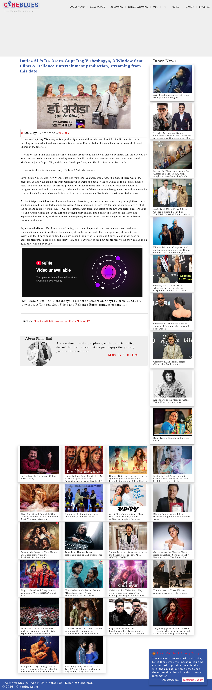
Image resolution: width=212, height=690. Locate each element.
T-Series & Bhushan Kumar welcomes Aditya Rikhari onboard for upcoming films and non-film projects (172, 137)
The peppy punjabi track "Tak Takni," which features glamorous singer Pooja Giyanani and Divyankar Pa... (83, 670)
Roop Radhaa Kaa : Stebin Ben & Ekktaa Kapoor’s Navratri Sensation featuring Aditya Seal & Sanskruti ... (84, 480)
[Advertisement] (106, 35)
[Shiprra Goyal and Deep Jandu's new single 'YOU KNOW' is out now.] (39, 574)
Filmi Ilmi (64, 133)
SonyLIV (85, 321)
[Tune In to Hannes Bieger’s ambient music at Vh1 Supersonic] (84, 536)
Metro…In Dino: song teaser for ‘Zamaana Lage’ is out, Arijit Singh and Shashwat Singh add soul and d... (171, 175)
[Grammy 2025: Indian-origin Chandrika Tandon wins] (172, 345)
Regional (117, 6)
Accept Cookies (170, 680)
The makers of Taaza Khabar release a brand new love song (170, 591)
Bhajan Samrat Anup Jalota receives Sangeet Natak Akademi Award (171, 516)
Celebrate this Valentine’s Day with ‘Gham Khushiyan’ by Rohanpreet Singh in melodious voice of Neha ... (126, 594)
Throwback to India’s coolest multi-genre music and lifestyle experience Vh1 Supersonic (38, 631)
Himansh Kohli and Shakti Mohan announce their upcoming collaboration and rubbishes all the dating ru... (84, 632)
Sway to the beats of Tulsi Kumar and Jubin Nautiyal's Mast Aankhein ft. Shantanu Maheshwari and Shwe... (39, 556)
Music (175, 6)
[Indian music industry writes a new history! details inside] (84, 498)
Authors (10, 683)
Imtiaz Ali (42, 321)
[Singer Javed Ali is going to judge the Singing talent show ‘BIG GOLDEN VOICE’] (128, 536)
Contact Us (54, 683)
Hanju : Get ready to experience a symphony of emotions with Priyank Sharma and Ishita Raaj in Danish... (128, 480)
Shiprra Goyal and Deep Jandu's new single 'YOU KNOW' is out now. (38, 593)
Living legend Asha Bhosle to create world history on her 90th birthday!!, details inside (171, 478)
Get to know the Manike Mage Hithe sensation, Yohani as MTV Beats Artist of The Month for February (171, 556)
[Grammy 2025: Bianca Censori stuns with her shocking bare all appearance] (172, 307)
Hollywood (97, 6)
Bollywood (77, 6)
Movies (23, 683)
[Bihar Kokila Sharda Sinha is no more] (172, 422)
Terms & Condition (79, 683)
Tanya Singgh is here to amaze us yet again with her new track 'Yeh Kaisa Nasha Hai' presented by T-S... (172, 632)
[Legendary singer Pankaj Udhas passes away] (39, 460)
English (204, 6)
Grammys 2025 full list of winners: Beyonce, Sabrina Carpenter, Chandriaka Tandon (170, 288)
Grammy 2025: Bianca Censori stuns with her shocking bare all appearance (171, 326)
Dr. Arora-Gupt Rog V (64, 321)
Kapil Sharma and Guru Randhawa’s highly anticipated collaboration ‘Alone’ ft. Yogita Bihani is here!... (126, 632)
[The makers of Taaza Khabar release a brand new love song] (172, 574)
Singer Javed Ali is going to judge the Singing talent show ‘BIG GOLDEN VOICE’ (128, 555)
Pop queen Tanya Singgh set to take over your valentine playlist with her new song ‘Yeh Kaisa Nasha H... (39, 670)
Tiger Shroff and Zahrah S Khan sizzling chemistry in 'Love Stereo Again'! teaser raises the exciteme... (40, 518)
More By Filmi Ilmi (123, 355)
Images (189, 6)
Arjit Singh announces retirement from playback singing (171, 96)
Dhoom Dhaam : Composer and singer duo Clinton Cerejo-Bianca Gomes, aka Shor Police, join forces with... (172, 251)
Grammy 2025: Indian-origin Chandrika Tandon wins (169, 363)
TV (165, 6)
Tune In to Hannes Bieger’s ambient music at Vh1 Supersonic (83, 553)
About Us (38, 683)
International (138, 6)
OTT (155, 6)
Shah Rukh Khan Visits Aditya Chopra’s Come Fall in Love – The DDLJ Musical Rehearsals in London (171, 213)
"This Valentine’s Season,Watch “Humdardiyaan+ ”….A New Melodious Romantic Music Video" (82, 594)
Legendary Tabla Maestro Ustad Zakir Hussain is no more (171, 401)
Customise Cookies (193, 680)
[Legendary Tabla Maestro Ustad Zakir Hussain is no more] (172, 383)
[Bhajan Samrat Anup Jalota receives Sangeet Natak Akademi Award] (172, 498)
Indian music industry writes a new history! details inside (82, 515)
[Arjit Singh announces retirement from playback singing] (172, 79)
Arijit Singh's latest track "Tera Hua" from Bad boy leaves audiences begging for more (126, 516)
